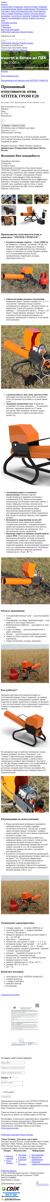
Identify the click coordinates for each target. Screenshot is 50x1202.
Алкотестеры (6, 7)
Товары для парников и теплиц (14, 18)
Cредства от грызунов (20, 16)
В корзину (6, 125)
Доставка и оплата (9, 23)
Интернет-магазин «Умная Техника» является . (23, 148)
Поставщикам (38, 1155)
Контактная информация (37, 1158)
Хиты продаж (9, 1162)
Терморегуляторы (38, 16)
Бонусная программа (10, 29)
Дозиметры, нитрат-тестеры (25, 7)
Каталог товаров (9, 1157)
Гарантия (5, 25)
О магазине (6, 27)
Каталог (4, 4)
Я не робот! (9, 1092)
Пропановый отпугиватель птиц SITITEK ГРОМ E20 (24, 80)
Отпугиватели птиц (24, 11)
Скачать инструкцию (10, 995)
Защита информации (26, 9)
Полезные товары (21, 13)
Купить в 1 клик (18, 125)
